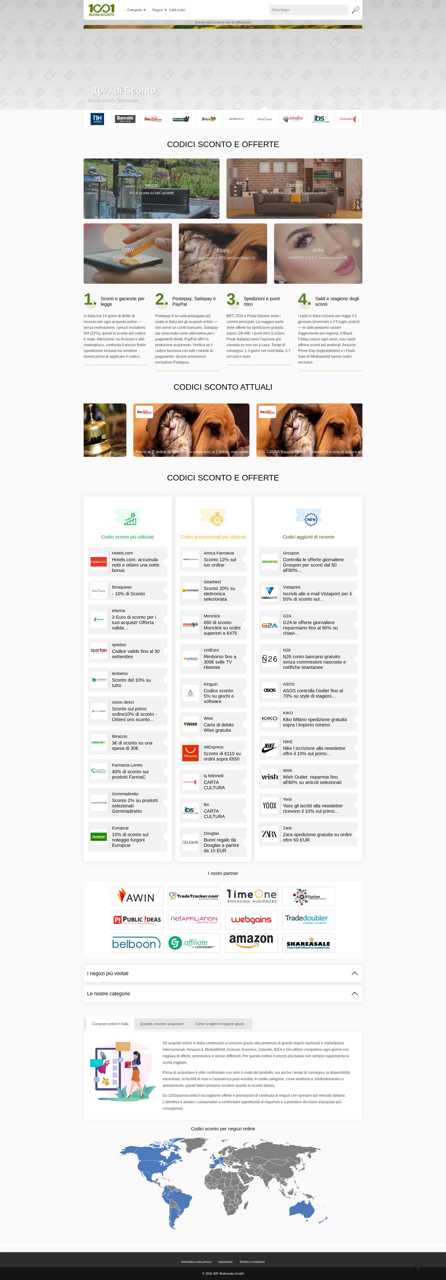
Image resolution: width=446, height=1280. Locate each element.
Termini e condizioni (252, 1262)
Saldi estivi (177, 10)
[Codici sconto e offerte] (101, 9)
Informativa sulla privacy (196, 1262)
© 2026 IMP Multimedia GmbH (223, 1273)
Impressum (226, 1262)
